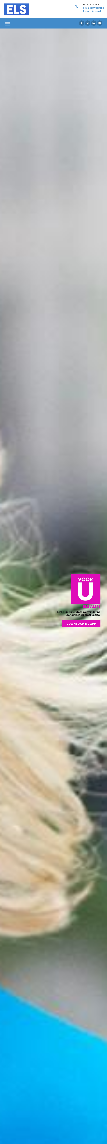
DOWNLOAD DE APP (81, 623)
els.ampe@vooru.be (93, 7)
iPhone (86, 11)
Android (96, 11)
